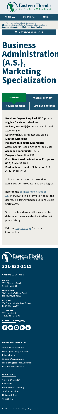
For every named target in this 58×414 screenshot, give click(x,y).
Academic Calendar (11, 379)
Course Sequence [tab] (15, 105)
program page (23, 228)
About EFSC (7, 398)
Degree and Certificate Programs (20, 23)
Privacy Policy (8, 355)
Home (3, 23)
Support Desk (9, 395)
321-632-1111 (16, 266)
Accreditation (13, 358)
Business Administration (35, 25)
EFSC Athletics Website (13, 366)
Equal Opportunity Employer (15, 351)
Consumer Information (13, 347)
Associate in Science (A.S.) (12, 25)
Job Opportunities (10, 391)
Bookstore (7, 383)
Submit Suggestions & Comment (17, 362)
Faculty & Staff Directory (13, 387)
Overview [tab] (14, 97)
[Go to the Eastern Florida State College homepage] (29, 257)
